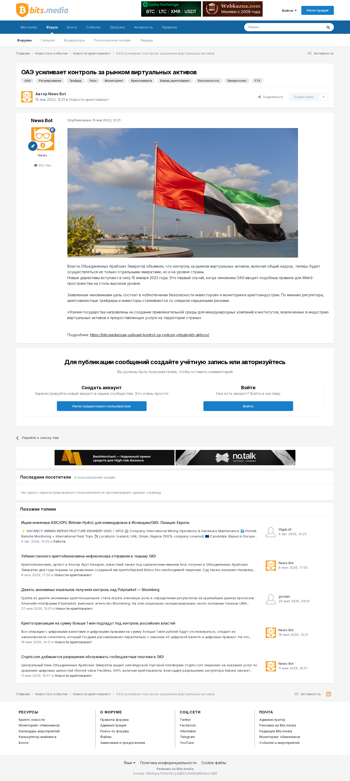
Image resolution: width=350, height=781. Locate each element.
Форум (52, 27)
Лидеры (146, 40)
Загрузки (117, 27)
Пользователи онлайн (112, 40)
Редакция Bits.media (275, 731)
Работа (59, 541)
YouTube (187, 743)
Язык (128, 763)
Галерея (48, 40)
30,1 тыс (44, 165)
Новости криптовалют (89, 99)
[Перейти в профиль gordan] (271, 599)
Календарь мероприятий (39, 731)
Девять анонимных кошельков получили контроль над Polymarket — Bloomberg (90, 590)
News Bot (57, 94)
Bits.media (29, 27)
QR (213, 773)
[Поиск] (328, 27)
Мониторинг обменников (39, 725)
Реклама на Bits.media (277, 725)
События (93, 27)
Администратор (272, 719)
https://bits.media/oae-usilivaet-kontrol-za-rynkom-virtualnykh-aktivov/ (149, 335)
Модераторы (74, 40)
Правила (169, 27)
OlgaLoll (285, 529)
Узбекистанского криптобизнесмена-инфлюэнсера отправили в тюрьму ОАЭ (88, 556)
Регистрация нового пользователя (102, 406)
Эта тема (309, 27)
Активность (143, 27)
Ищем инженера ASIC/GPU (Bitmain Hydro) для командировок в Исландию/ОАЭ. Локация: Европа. (105, 523)
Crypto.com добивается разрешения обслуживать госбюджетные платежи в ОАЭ (92, 657)
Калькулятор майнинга (37, 737)
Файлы (105, 737)
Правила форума (114, 719)
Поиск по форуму (114, 731)
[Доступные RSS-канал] (328, 694)
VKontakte (188, 731)
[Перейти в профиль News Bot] (27, 96)
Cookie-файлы (213, 763)
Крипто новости (32, 719)
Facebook (188, 725)
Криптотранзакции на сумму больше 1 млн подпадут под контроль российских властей (98, 623)
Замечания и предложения (122, 743)
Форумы (24, 40)
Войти (288, 10)
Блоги (72, 27)
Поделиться (272, 97)
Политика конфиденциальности (168, 763)
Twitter (185, 719)
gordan (284, 596)
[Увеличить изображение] (182, 192)
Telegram (187, 737)
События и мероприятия (279, 743)
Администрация (113, 725)
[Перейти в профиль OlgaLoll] (271, 532)
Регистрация (317, 10)
